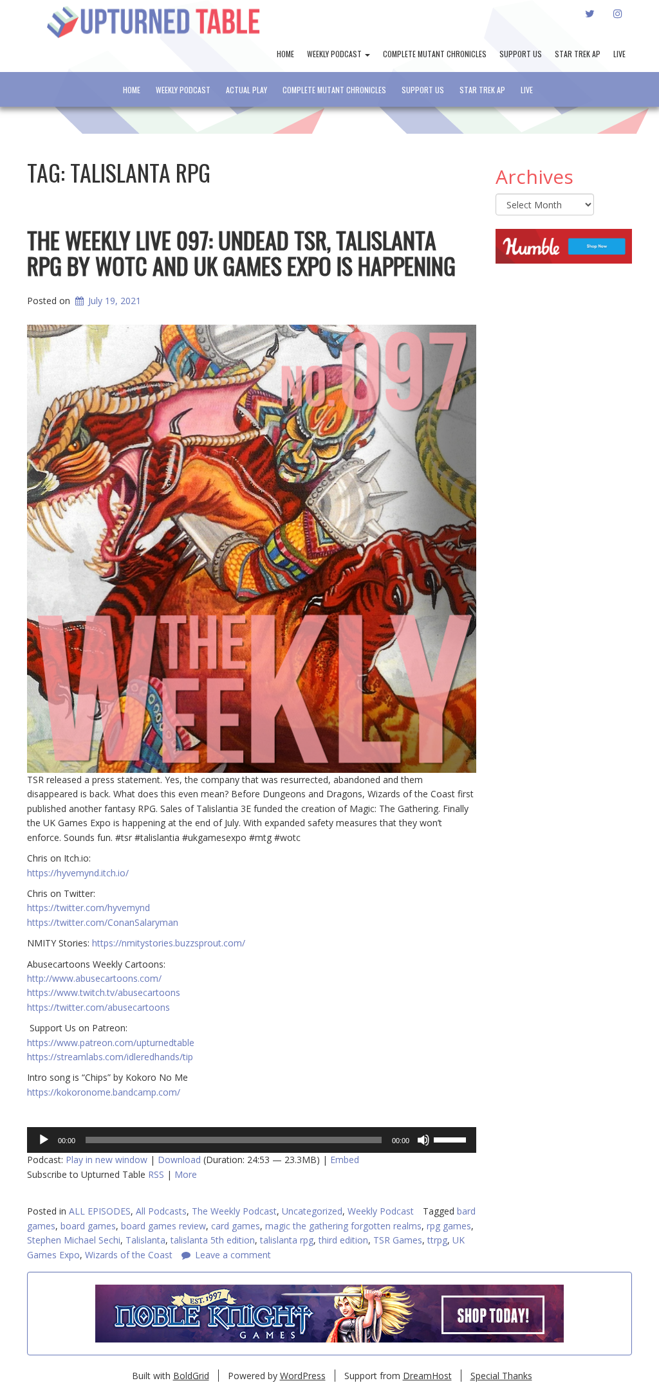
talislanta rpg (286, 1240)
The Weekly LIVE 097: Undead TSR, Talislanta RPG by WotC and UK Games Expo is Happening (241, 252)
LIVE (619, 53)
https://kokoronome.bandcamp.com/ (103, 1092)
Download (179, 1159)
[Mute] (423, 1140)
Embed (344, 1159)
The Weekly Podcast (234, 1211)
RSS (156, 1174)
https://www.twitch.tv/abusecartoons (103, 992)
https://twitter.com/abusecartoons (98, 1007)
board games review (163, 1226)
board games (88, 1226)
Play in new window (106, 1159)
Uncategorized (312, 1211)
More (185, 1174)
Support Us (520, 53)
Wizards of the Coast (128, 1255)
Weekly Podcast (335, 53)
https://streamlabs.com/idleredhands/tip (110, 1057)
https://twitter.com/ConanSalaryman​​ (102, 922)
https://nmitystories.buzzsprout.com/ (168, 943)
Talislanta (145, 1240)
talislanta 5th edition (213, 1240)
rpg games (449, 1226)
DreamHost (427, 1375)
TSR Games (397, 1240)
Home (285, 53)
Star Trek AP (577, 53)
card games (235, 1226)
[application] (251, 1140)
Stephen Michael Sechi (73, 1240)
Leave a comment (233, 1255)
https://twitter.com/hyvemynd (88, 907)
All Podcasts (161, 1211)
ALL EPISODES (100, 1211)
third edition (343, 1240)
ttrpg (437, 1240)
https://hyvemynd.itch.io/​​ (78, 873)
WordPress (303, 1375)
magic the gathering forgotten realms (343, 1226)
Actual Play (246, 89)
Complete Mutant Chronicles (435, 53)
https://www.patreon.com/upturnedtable (110, 1042)
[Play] (43, 1140)
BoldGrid (191, 1375)
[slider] (452, 1138)
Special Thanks (501, 1375)
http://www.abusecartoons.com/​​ (94, 978)
